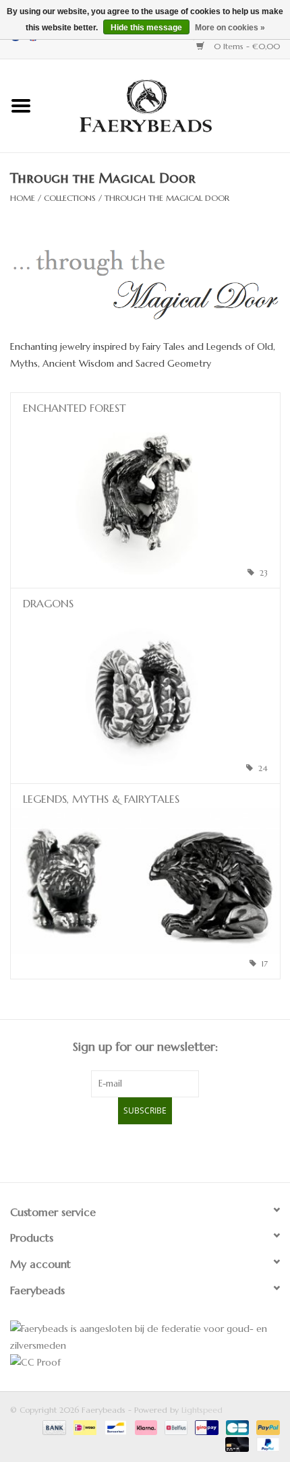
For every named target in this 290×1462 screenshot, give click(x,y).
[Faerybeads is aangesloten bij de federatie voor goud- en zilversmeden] (145, 1337)
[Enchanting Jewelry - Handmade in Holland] (166, 104)
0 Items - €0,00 (245, 46)
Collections (70, 198)
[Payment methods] (53, 1427)
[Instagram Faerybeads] (169, 1151)
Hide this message (146, 27)
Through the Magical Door (167, 198)
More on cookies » (230, 27)
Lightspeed (202, 1410)
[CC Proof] (145, 1362)
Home (22, 198)
